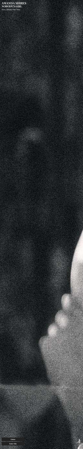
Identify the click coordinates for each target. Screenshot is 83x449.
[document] (41, 224)
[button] (80, 2)
